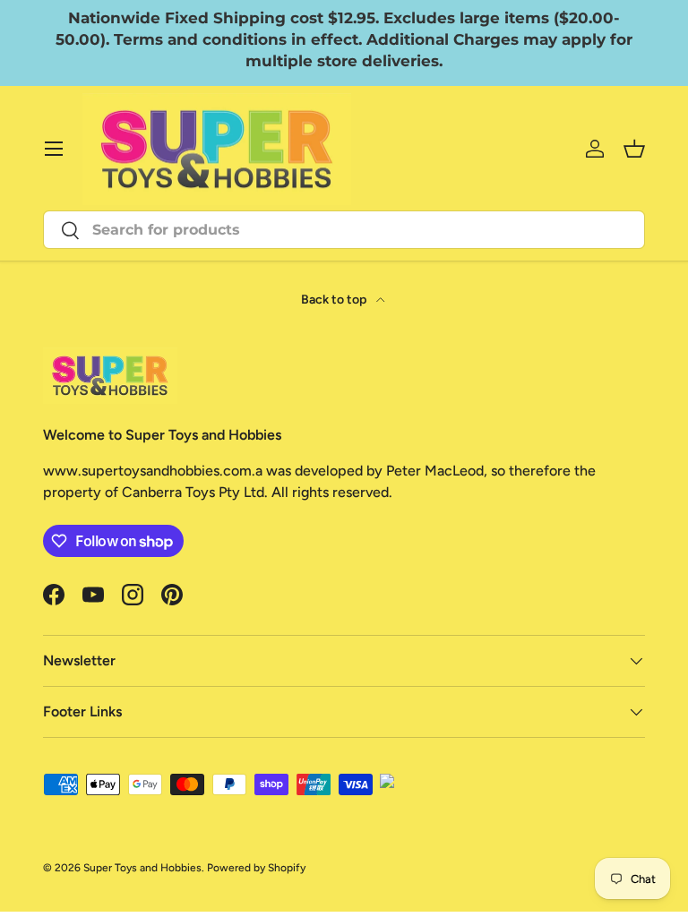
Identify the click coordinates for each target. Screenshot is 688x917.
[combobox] (344, 229)
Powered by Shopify (256, 867)
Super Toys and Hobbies (142, 867)
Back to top (335, 299)
